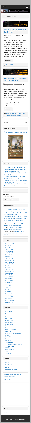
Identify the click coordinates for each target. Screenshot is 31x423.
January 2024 (9, 249)
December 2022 (9, 260)
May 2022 (8, 265)
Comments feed (9, 366)
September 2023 (9, 253)
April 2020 (8, 291)
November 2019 (9, 300)
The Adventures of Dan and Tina (13, 344)
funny (5, 115)
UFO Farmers (13, 65)
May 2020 (8, 289)
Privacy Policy (7, 379)
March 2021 (8, 275)
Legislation (8, 331)
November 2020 (9, 280)
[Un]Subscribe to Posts (11, 369)
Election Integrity (10, 322)
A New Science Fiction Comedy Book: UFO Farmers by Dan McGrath (15, 220)
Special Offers (9, 342)
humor (9, 115)
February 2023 (9, 256)
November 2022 (9, 262)
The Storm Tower (9, 346)
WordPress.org (9, 368)
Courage (22, 419)
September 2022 (9, 264)
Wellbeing (8, 353)
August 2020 (8, 284)
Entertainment (9, 324)
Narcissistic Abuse (10, 337)
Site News (8, 340)
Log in (7, 362)
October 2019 (9, 302)
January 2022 (9, 269)
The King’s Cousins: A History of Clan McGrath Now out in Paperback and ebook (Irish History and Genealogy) (15, 169)
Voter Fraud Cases (10, 349)
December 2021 (9, 271)
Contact (6, 412)
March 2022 (8, 267)
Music (7, 335)
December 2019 (9, 298)
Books (7, 65)
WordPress (15, 419)
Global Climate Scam (10, 329)
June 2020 (8, 287)
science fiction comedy (16, 115)
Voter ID (7, 351)
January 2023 (9, 258)
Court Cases (8, 318)
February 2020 (9, 295)
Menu (4, 6)
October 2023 (9, 251)
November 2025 (9, 243)
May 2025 (8, 245)
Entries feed (8, 364)
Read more (8, 60)
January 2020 (9, 297)
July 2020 (8, 286)
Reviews (7, 338)
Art (6, 313)
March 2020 (8, 293)
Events (7, 327)
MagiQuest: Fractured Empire (13, 333)
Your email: (6, 194)
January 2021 (9, 276)
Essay (7, 326)
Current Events (9, 320)
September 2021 (9, 273)
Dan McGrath (17, 35)
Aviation (7, 315)
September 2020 (9, 282)
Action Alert (8, 311)
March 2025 (8, 247)
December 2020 (9, 278)
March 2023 (8, 254)
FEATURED (22, 113)
